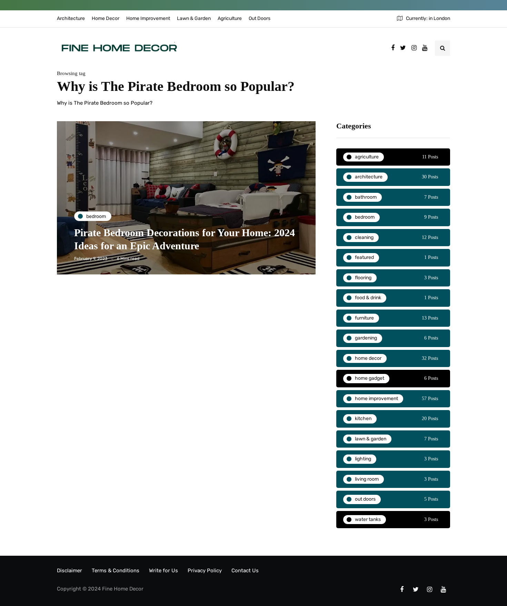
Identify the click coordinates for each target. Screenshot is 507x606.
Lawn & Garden (194, 18)
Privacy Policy (205, 570)
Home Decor (105, 18)
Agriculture (230, 18)
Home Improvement (148, 18)
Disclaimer (69, 570)
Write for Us (163, 570)
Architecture (71, 18)
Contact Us (245, 570)
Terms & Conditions (115, 570)
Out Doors (259, 18)
